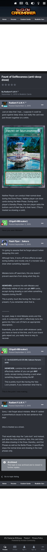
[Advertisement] (23, 47)
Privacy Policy (37, 538)
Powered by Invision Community (23, 540)
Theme (26, 538)
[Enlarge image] (23, 156)
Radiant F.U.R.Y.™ (11, 92)
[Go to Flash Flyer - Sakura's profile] (4, 242)
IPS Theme (8, 538)
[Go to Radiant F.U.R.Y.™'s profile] (4, 104)
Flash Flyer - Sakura (19, 241)
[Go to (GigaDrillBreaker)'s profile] (4, 222)
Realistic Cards (25, 94)
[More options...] (42, 105)
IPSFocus (18, 538)
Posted (20, 106)
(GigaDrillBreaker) (18, 221)
